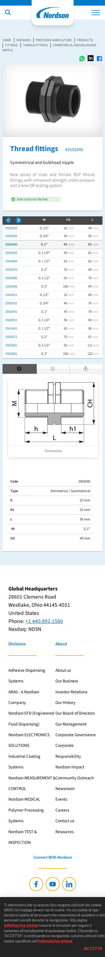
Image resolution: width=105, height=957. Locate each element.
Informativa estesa (21, 925)
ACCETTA (93, 948)
